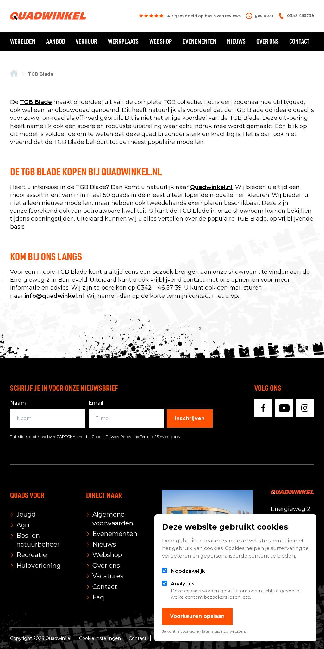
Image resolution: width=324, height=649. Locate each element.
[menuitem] (14, 74)
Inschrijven (190, 418)
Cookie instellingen (100, 638)
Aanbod (55, 41)
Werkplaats (123, 41)
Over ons (267, 41)
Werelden (22, 41)
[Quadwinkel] (48, 16)
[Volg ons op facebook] (263, 408)
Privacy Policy (118, 436)
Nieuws (236, 41)
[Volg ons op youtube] (284, 408)
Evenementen (199, 41)
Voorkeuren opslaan (197, 616)
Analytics (183, 584)
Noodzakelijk (188, 571)
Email (96, 403)
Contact (299, 41)
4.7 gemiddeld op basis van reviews (204, 16)
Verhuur (86, 41)
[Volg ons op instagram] (305, 408)
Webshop (160, 41)
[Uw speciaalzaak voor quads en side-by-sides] (14, 74)
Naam (18, 403)
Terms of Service (155, 436)
